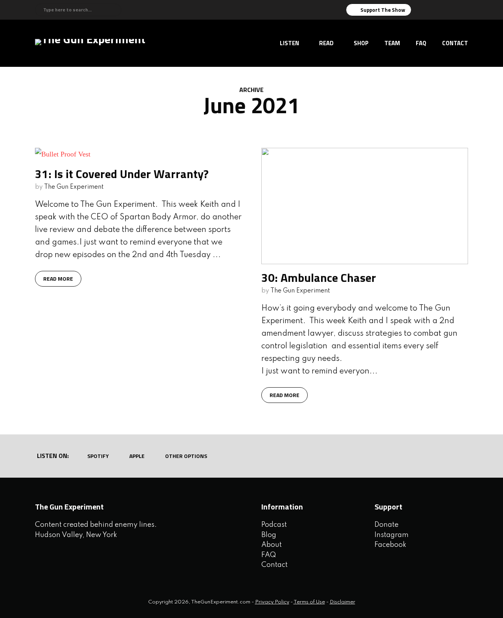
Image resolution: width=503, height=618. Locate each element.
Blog (268, 535)
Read (326, 43)
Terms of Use (309, 602)
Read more (58, 278)
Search (114, 10)
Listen (289, 43)
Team (392, 43)
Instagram (391, 535)
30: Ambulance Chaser (318, 278)
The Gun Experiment (74, 187)
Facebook (390, 544)
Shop (361, 43)
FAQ (421, 43)
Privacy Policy (272, 602)
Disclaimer (342, 602)
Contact (455, 43)
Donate (386, 524)
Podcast (274, 524)
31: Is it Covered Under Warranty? (122, 174)
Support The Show (382, 10)
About (271, 544)
